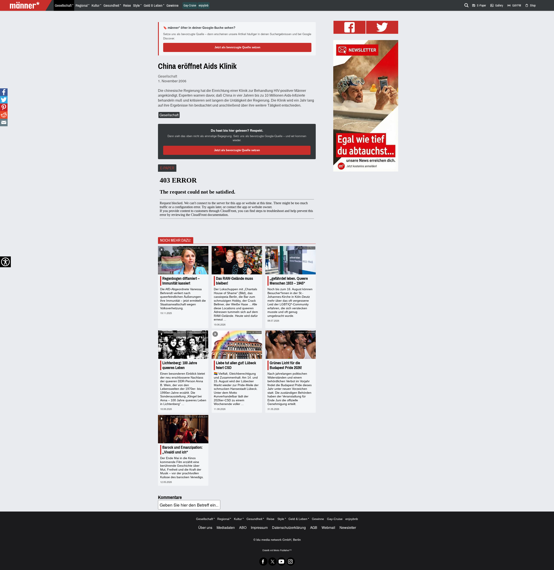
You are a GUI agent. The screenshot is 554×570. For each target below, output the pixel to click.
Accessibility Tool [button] (5, 261)
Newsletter (348, 527)
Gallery (496, 5)
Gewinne (172, 5)
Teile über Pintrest (4, 107)
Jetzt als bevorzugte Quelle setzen (237, 47)
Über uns (205, 527)
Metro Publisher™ (282, 550)
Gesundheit (111, 5)
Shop (530, 5)
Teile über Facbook (4, 92)
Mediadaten (226, 527)
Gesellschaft (63, 5)
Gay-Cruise (190, 5)
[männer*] (26, 5)
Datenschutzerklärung (289, 527)
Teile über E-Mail (3, 122)
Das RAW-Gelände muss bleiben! (234, 281)
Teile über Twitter (4, 100)
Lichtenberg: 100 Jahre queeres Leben (179, 365)
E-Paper (479, 5)
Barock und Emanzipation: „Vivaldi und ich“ (182, 450)
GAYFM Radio (514, 5)
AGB (313, 527)
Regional (82, 5)
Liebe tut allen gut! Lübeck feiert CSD (236, 365)
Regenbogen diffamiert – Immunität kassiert (181, 281)
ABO (242, 527)
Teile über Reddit (4, 115)
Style (136, 5)
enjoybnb (203, 5)
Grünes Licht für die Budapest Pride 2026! (286, 365)
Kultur (96, 5)
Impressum (259, 527)
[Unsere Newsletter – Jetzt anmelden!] (365, 106)
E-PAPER (167, 168)
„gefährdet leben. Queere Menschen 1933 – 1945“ (289, 281)
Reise (127, 5)
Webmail (328, 527)
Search (465, 4)
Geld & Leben (153, 5)
